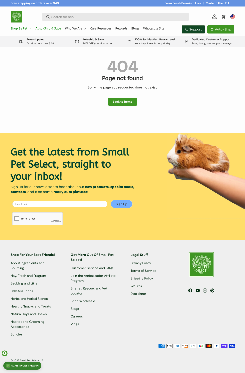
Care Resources (100, 28)
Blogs (135, 28)
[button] (223, 16)
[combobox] (115, 17)
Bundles (17, 334)
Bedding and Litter (25, 283)
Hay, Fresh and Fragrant (28, 276)
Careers (77, 316)
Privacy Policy (140, 263)
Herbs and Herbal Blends (29, 298)
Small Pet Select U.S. (32, 360)
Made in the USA (218, 3)
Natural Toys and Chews (29, 314)
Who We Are (73, 28)
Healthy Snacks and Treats (31, 306)
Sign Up (121, 204)
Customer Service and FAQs (92, 268)
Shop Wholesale (83, 301)
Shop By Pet (19, 28)
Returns (136, 286)
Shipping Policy (141, 278)
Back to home (122, 102)
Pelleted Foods (22, 291)
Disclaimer (138, 294)
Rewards (121, 28)
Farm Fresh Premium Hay (182, 3)
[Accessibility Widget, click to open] (5, 353)
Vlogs (75, 324)
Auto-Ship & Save (48, 28)
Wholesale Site (153, 28)
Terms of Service (143, 270)
